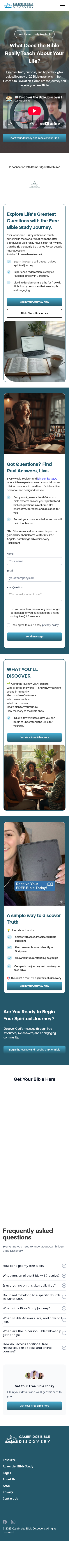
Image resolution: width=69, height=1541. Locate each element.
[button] (62, 5)
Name (10, 553)
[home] (18, 5)
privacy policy (50, 624)
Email (10, 570)
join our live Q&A (47, 478)
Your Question (14, 587)
